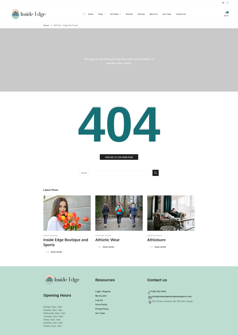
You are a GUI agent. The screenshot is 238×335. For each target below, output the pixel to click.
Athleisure (156, 239)
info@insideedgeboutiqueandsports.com (172, 296)
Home (90, 14)
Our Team (167, 14)
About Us (154, 14)
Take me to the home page (119, 157)
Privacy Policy (102, 309)
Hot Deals (114, 14)
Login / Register (103, 291)
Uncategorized (50, 235)
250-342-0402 (159, 291)
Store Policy (101, 304)
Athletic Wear (107, 239)
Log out (99, 300)
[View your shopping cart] (226, 13)
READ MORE (56, 252)
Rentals (129, 14)
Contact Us (181, 14)
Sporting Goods (103, 235)
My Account (101, 296)
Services (141, 14)
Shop (100, 14)
